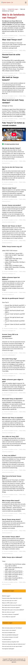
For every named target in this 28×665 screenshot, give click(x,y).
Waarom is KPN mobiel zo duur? (9, 602)
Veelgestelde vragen (13, 9)
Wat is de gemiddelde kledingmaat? (10, 634)
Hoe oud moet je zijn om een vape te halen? (12, 646)
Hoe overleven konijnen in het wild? (10, 637)
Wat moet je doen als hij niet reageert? (11, 607)
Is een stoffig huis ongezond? (9, 616)
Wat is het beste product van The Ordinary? (12, 628)
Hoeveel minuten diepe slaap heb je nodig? (12, 598)
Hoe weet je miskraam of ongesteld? (10, 614)
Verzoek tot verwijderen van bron (10, 35)
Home (3, 9)
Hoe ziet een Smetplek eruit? (8, 632)
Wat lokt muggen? (6, 596)
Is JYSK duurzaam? (6, 639)
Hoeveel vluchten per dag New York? (10, 641)
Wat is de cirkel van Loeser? (8, 612)
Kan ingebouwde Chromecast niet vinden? (11, 605)
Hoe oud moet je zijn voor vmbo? (9, 600)
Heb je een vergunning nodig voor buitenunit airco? (13, 644)
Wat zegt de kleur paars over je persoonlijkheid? (13, 609)
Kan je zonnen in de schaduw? (9, 630)
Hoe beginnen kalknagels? (8, 648)
